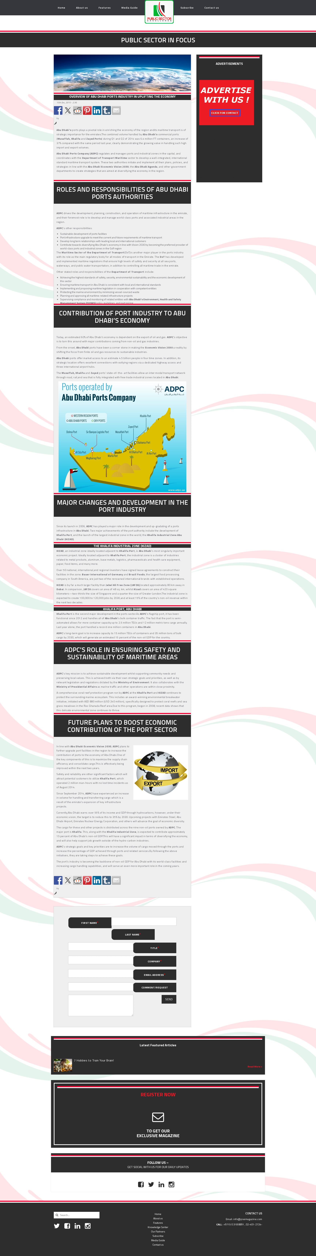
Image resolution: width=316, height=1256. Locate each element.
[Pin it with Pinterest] (87, 110)
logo (151, 7)
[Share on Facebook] (58, 110)
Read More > (255, 1066)
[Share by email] (116, 110)
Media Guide (129, 7)
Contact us (211, 7)
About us (82, 7)
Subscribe (187, 7)
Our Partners (158, 1231)
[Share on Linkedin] (97, 110)
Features (105, 7)
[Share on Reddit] (77, 110)
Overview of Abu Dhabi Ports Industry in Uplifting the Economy (122, 96)
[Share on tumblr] (106, 110)
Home (61, 7)
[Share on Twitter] (67, 110)
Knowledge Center (158, 1227)
